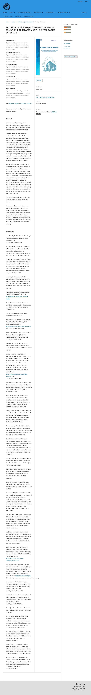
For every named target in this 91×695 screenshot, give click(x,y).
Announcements (28, 16)
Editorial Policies (63, 12)
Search (84, 12)
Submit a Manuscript (24, 12)
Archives (18, 16)
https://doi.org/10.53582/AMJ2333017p (20, 103)
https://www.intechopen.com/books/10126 (18, 326)
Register (80, 1)
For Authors (38, 12)
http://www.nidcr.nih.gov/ (23, 576)
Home (5, 12)
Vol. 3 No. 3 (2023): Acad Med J (26, 22)
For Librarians (68, 49)
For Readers (67, 43)
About (12, 12)
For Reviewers (50, 12)
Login (86, 1)
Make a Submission (70, 57)
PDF (40, 80)
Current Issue (8, 16)
